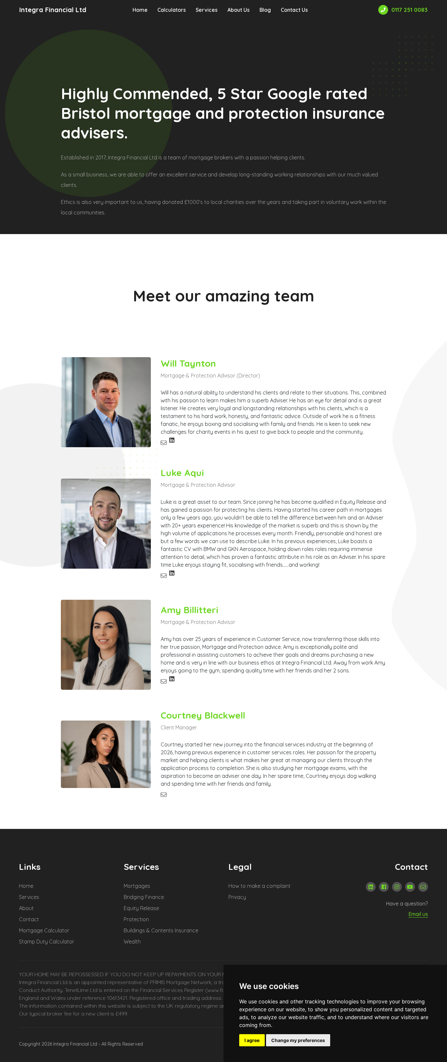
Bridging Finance (144, 897)
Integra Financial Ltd (52, 10)
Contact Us (294, 10)
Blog (265, 10)
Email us (418, 914)
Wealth (132, 941)
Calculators (171, 10)
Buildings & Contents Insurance (161, 930)
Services (207, 10)
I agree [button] (251, 1040)
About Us (238, 10)
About (26, 908)
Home (140, 10)
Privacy (237, 897)
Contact (29, 919)
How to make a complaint (259, 886)
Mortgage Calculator (44, 930)
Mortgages (137, 886)
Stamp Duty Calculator (46, 941)
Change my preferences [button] (298, 1040)
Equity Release (141, 908)
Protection (136, 919)
